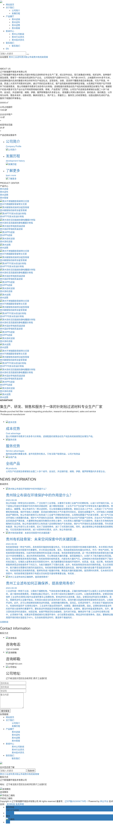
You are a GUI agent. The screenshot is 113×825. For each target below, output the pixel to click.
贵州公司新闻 (18, 33)
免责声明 (20, 804)
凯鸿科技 (11, 804)
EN (7, 48)
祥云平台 (104, 801)
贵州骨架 (16, 28)
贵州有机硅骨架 (41, 56)
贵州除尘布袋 (27, 56)
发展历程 (16, 13)
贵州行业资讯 (18, 36)
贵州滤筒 (16, 25)
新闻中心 (10, 30)
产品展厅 (10, 16)
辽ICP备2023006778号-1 (76, 801)
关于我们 (10, 7)
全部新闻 (4, 621)
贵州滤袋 (16, 19)
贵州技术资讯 (18, 39)
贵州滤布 (16, 22)
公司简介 (16, 10)
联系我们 (10, 42)
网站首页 (10, 4)
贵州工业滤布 (15, 56)
